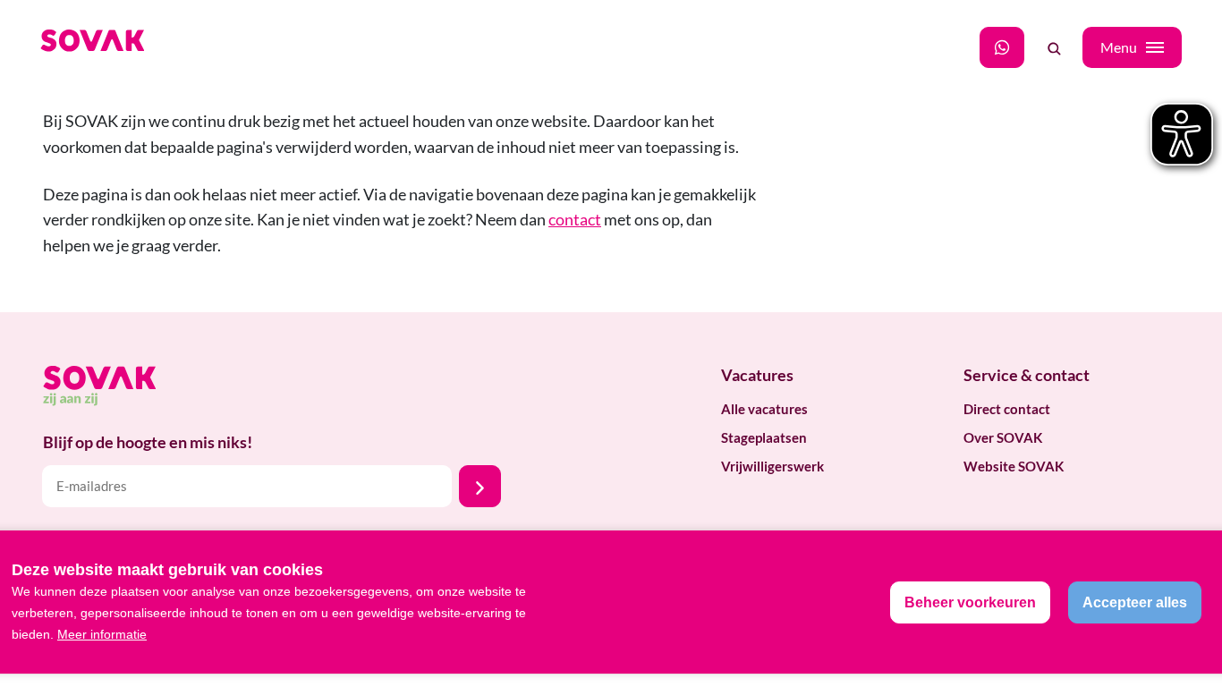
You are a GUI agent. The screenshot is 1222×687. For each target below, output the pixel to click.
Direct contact (1006, 409)
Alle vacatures (764, 409)
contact (574, 219)
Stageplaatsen (764, 437)
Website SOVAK (1013, 466)
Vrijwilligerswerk (772, 466)
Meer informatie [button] (102, 634)
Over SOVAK (1002, 437)
